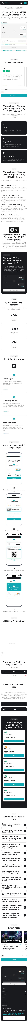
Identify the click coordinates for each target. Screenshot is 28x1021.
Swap (14, 740)
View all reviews (14, 95)
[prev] (23, 92)
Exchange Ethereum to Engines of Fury (14, 8)
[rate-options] (26, 44)
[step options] (26, 22)
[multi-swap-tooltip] (7, 40)
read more (5, 84)
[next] (26, 92)
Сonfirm (14, 1018)
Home (5, 7)
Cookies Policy (17, 1014)
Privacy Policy (20, 1013)
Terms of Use (12, 1013)
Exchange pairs (11, 7)
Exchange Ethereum (19, 7)
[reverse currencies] (14, 31)
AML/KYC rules (7, 1014)
